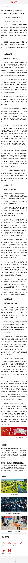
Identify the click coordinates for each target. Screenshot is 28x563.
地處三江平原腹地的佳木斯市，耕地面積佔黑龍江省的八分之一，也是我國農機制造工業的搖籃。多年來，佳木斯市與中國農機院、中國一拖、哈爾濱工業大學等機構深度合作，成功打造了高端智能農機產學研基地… (13, 454)
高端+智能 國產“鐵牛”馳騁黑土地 (11, 448)
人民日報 (3, 545)
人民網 (1, 6)
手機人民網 (15, 545)
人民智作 (9, 553)
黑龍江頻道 (7, 6)
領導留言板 (20, 545)
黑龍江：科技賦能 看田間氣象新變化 (12, 463)
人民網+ (9, 545)
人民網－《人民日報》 (20, 21)
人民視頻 (3, 553)
